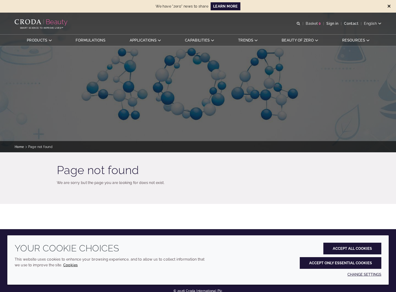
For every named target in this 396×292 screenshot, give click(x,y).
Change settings (364, 274)
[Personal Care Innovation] (42, 22)
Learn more (225, 6)
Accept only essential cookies (340, 263)
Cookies (70, 265)
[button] (39, 40)
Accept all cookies (352, 248)
